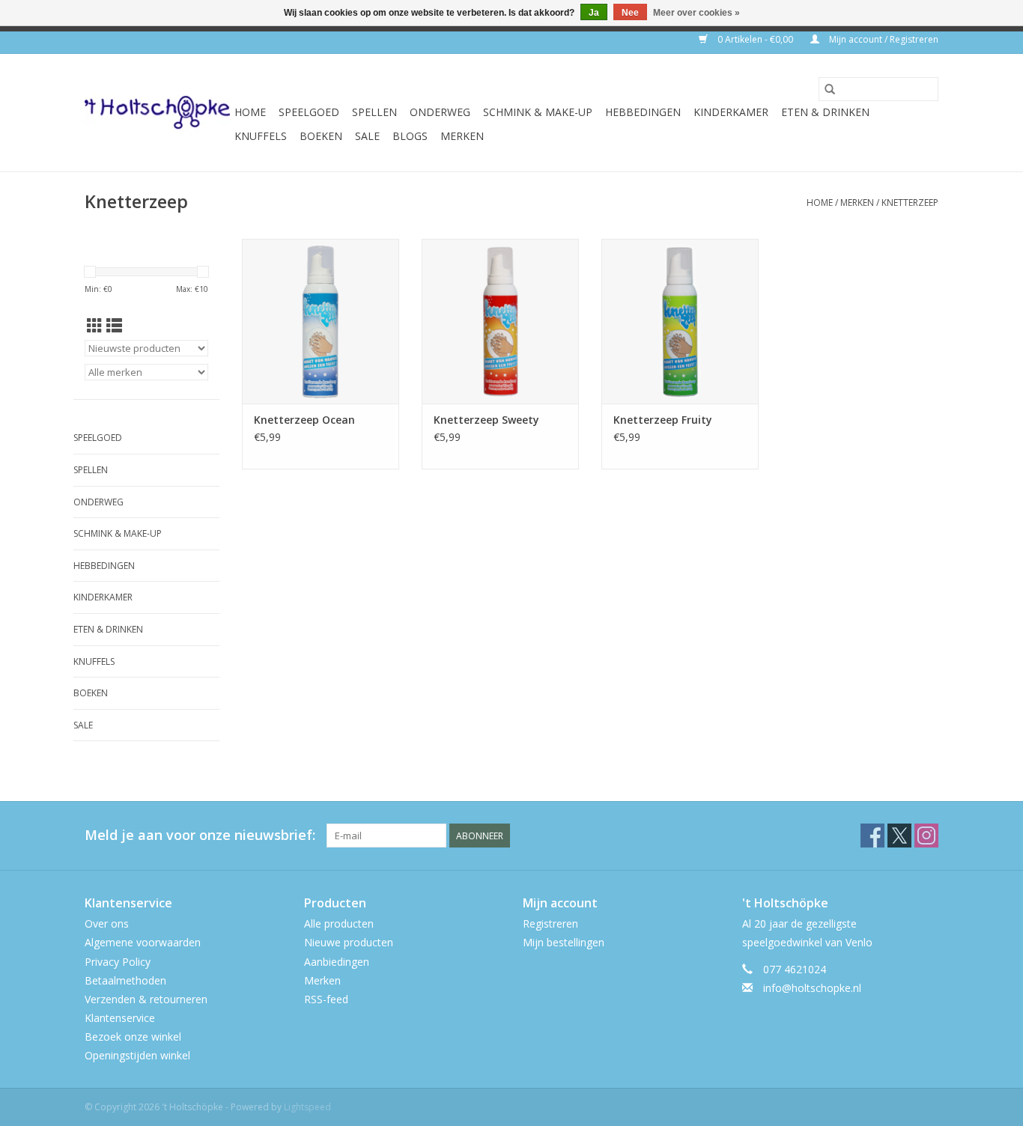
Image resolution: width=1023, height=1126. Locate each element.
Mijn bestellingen (563, 942)
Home (250, 112)
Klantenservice (120, 1018)
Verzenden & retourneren (146, 999)
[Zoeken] (830, 89)
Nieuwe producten (348, 942)
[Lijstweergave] (114, 325)
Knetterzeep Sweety (486, 420)
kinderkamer (730, 112)
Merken (462, 136)
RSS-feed (326, 999)
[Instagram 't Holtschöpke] (926, 835)
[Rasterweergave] (95, 325)
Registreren (550, 923)
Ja (594, 12)
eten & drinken (825, 112)
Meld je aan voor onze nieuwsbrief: (200, 835)
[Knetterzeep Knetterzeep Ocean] (320, 321)
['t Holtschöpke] (157, 112)
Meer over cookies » (696, 12)
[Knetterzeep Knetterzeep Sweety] (500, 321)
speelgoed (309, 112)
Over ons (107, 923)
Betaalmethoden (125, 980)
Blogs (410, 136)
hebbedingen (643, 112)
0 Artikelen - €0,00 (755, 39)
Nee (630, 12)
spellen (374, 112)
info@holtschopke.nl (812, 988)
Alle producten (339, 923)
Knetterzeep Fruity (662, 420)
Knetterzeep (909, 202)
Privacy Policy (118, 962)
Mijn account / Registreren (882, 39)
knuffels (260, 136)
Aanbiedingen (336, 962)
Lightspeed (307, 1107)
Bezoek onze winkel (133, 1036)
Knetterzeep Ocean (304, 420)
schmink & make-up (537, 112)
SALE (367, 136)
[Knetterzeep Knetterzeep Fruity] (680, 321)
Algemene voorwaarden (143, 942)
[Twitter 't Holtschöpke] (899, 835)
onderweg (440, 112)
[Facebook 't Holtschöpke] (872, 835)
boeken (321, 136)
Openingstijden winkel (137, 1055)
